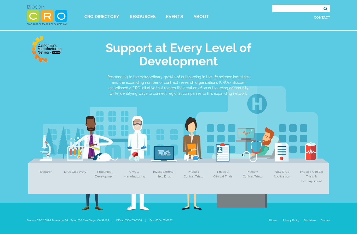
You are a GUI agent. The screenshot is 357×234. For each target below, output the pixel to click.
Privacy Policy (291, 220)
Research (46, 172)
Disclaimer (310, 220)
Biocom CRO (47, 15)
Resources (143, 16)
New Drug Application (282, 174)
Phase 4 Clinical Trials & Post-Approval (311, 176)
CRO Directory (101, 16)
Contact (322, 17)
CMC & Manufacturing (134, 174)
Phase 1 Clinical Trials (193, 174)
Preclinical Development (104, 174)
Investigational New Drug (163, 174)
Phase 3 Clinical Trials (252, 174)
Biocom (273, 220)
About (201, 16)
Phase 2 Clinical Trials (223, 174)
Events (174, 16)
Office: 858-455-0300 (129, 220)
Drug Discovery (75, 172)
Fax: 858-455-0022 (161, 220)
